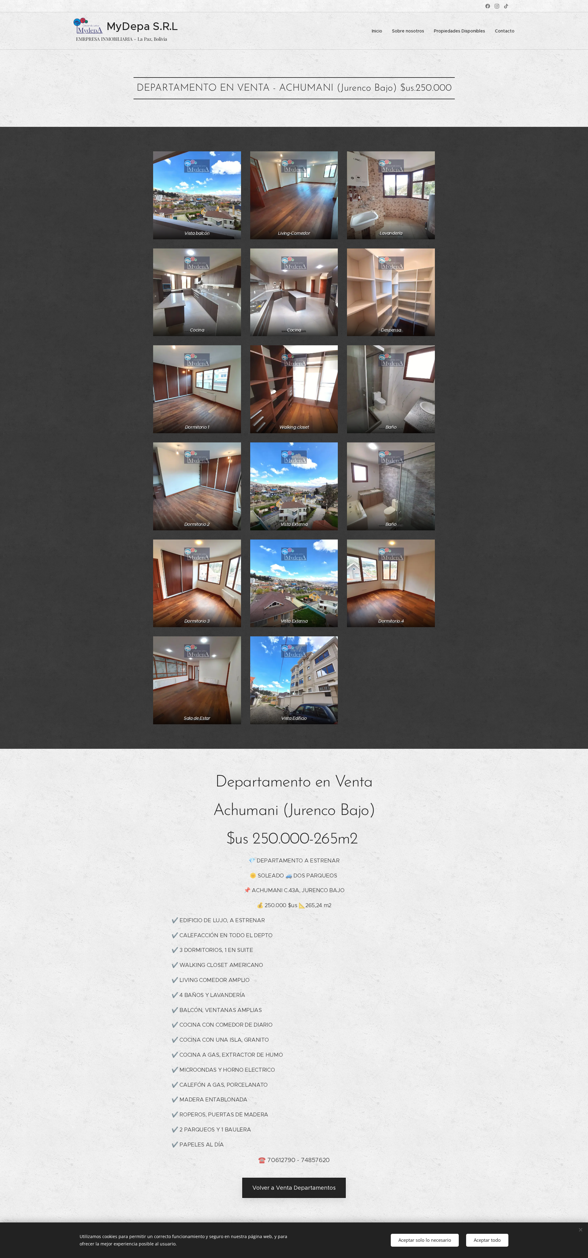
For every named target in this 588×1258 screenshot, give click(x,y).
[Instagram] (497, 6)
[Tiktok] (506, 6)
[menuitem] (378, 31)
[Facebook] (488, 6)
